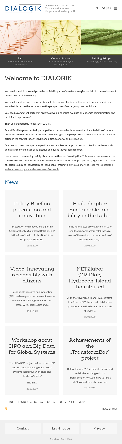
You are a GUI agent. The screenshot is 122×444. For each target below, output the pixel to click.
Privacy (99, 428)
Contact (23, 428)
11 (36, 401)
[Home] (24, 8)
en (109, 8)
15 (62, 401)
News (12, 182)
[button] (115, 8)
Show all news (109, 408)
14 (55, 401)
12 (42, 401)
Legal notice (61, 428)
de (103, 8)
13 (49, 402)
